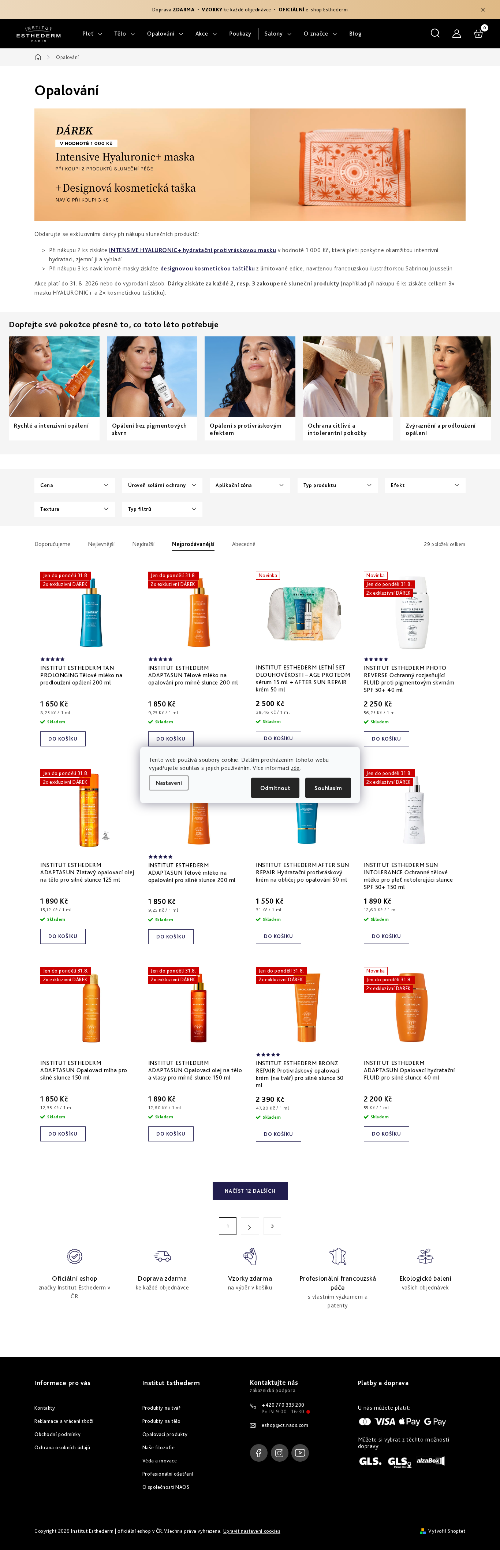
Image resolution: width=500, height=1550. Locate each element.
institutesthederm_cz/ (279, 1453)
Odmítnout (275, 788)
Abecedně (243, 543)
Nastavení (169, 782)
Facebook (259, 1453)
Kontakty (44, 1408)
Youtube (300, 1453)
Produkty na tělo (161, 1421)
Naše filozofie (158, 1447)
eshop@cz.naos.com (285, 1425)
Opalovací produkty (165, 1434)
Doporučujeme (52, 543)
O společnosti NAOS (166, 1487)
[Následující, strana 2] (250, 1226)
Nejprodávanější (193, 543)
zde (295, 767)
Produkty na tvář (161, 1408)
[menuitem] (92, 33)
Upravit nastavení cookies (251, 1531)
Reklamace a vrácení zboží (64, 1421)
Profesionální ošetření (167, 1474)
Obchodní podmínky (57, 1434)
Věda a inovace (159, 1461)
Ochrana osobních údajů (62, 1447)
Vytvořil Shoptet (447, 1531)
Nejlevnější (101, 543)
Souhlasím (328, 788)
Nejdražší (143, 543)
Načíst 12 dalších (250, 1191)
